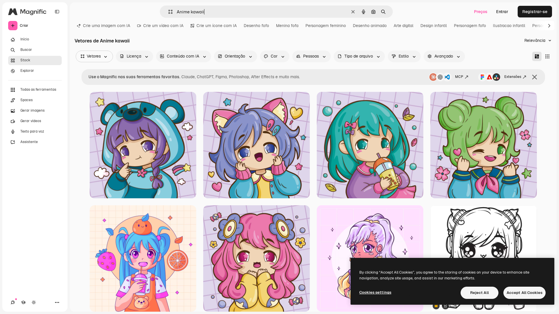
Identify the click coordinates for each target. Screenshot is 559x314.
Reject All (479, 292)
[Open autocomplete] (168, 12)
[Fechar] (534, 77)
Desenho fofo (256, 25)
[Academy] (23, 302)
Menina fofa (287, 25)
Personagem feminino (325, 25)
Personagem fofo (470, 25)
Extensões (512, 76)
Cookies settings (375, 292)
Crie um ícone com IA (217, 25)
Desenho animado (370, 25)
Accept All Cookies (524, 292)
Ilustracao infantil (509, 25)
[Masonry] (537, 56)
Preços (480, 11)
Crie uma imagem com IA (106, 25)
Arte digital (403, 25)
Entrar (502, 11)
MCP (459, 76)
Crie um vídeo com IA (163, 25)
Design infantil (433, 25)
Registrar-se (534, 11)
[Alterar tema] (33, 302)
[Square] (547, 56)
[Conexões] (12, 302)
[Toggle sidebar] (57, 11)
